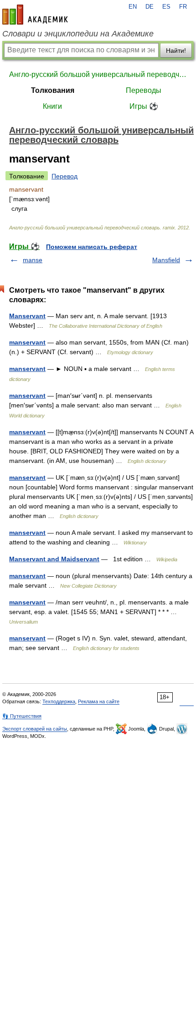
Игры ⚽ (143, 106)
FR (183, 7)
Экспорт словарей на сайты (34, 728)
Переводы (143, 90)
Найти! (176, 50)
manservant (27, 342)
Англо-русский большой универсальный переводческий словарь (98, 74)
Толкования (52, 90)
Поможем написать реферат (91, 246)
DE (149, 7)
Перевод (64, 176)
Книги (52, 106)
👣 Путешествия (21, 716)
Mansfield (166, 260)
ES (166, 7)
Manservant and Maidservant (54, 559)
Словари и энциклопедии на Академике (78, 33)
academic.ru (35, 15)
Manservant (27, 316)
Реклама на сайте (98, 701)
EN (133, 7)
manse (32, 260)
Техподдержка (58, 701)
